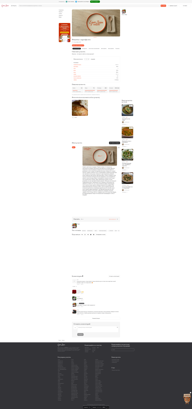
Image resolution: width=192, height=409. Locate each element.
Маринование (98, 373)
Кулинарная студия (115, 359)
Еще (118, 230)
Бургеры (59, 394)
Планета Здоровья (71, 1)
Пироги (85, 362)
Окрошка (59, 373)
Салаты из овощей (74, 372)
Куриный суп (60, 361)
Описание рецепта (76, 48)
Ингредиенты (84, 48)
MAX (93, 351)
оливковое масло (77, 64)
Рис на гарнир (98, 372)
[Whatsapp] (90, 234)
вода (75, 70)
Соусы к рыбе (98, 383)
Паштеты (59, 393)
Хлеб (85, 359)
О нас (113, 368)
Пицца (85, 361)
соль (75, 68)
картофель (76, 66)
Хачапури (86, 373)
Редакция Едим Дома (116, 370)
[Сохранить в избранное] (130, 106)
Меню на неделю (94, 1)
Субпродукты (60, 379)
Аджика (96, 393)
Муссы (85, 393)
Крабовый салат (74, 377)
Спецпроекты (114, 362)
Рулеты (85, 372)
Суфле (85, 398)
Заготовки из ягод (98, 366)
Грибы (59, 386)
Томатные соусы (98, 388)
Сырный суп (60, 363)
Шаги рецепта (103, 48)
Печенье (85, 365)
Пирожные (86, 387)
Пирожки (86, 366)
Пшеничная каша (74, 397)
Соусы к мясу (97, 380)
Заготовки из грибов (99, 365)
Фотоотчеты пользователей (94, 48)
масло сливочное (77, 77)
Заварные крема (87, 394)
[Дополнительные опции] (107, 407)
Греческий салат (74, 376)
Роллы (72, 362)
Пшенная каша (74, 384)
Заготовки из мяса (98, 362)
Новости (60, 15)
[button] (90, 407)
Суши (72, 361)
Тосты (72, 359)
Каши (72, 383)
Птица (59, 377)
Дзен (98, 347)
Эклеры (85, 397)
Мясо (59, 376)
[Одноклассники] (85, 234)
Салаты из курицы (74, 366)
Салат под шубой (74, 379)
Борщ (59, 370)
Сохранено (61, 10)
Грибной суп (60, 362)
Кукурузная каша (74, 393)
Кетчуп (96, 394)
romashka (78, 296)
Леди (77, 303)
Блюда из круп (98, 370)
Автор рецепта (111, 48)
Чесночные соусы (98, 391)
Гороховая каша (74, 395)
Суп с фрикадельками (62, 369)
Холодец (59, 400)
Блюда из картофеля (99, 369)
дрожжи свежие (77, 76)
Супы (59, 359)
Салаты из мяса (74, 365)
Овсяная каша (74, 388)
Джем (96, 376)
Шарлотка (86, 379)
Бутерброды (60, 391)
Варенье (96, 374)
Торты (85, 383)
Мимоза (72, 380)
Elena (77, 279)
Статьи (60, 13)
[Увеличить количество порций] (88, 59)
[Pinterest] (93, 234)
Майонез (97, 395)
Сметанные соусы (98, 390)
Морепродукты (61, 383)
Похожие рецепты (118, 48)
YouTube (94, 347)
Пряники (85, 380)
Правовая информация (102, 405)
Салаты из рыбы (74, 370)
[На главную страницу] (5, 5)
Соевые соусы (98, 387)
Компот (96, 377)
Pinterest (86, 351)
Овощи (59, 384)
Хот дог (59, 397)
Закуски (59, 387)
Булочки (85, 377)
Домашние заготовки (99, 361)
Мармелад (86, 390)
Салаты (72, 363)
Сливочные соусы (98, 386)
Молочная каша (74, 391)
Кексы (85, 370)
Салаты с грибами (74, 369)
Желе (85, 391)
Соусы (96, 379)
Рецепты (60, 11)
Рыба (59, 381)
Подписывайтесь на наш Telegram (83, 1)
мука (75, 72)
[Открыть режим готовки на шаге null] (119, 147)
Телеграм (86, 350)
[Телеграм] (88, 234)
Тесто (72, 400)
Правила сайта (85, 405)
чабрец (75, 79)
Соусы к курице (98, 381)
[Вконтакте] (82, 234)
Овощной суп (60, 366)
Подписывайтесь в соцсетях (93, 345)
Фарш (59, 380)
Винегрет (73, 374)
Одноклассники (88, 349)
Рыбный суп (60, 365)
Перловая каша (74, 394)
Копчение (97, 367)
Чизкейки (86, 388)
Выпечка (72, 398)
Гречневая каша (74, 390)
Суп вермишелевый (62, 367)
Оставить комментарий (114, 276)
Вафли (85, 374)
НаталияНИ (78, 290)
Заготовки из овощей (99, 363)
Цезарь (72, 381)
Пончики (85, 376)
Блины (85, 363)
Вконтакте (87, 347)
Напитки (97, 397)
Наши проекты (116, 357)
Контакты (107, 405)
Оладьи (85, 369)
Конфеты (85, 384)
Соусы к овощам (98, 384)
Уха (58, 372)
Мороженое (86, 386)
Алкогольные (97, 398)
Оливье (72, 373)
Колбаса (59, 388)
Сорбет (96, 359)
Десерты (85, 381)
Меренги (85, 400)
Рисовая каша (74, 387)
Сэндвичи (60, 395)
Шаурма (59, 398)
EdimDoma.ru (67, 347)
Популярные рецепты (64, 357)
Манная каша (73, 386)
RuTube (93, 350)
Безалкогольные (98, 400)
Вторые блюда (60, 374)
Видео (60, 17)
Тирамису (86, 395)
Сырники (85, 367)
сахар (75, 74)
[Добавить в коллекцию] (132, 106)
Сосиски (59, 390)
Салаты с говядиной (75, 367)
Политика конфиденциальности (93, 405)
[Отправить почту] (133, 350)
